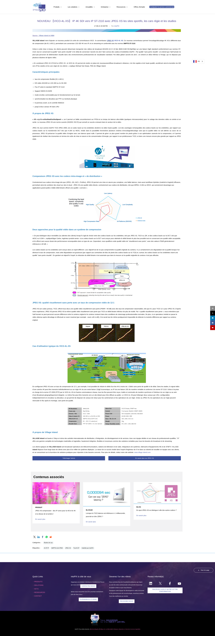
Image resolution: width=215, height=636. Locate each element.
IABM (52, 35)
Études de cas (48, 542)
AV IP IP (46, 548)
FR (199, 61)
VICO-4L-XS (118, 40)
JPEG (109, 40)
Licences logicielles (135, 629)
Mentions (92, 629)
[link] (106, 30)
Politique (101, 629)
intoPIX (116, 26)
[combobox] (198, 61)
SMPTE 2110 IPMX (57, 548)
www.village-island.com (142, 452)
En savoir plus (40, 519)
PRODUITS (38, 581)
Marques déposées (119, 629)
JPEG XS (68, 548)
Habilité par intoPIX (88, 548)
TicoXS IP (76, 548)
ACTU (36, 589)
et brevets (126, 629)
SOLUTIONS (38, 585)
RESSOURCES (39, 592)
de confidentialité (108, 629)
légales (97, 629)
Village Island (43, 35)
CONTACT (38, 596)
